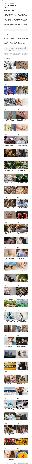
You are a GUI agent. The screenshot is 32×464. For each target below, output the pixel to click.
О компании (3, 463)
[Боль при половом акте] (10, 280)
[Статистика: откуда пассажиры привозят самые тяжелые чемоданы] (10, 368)
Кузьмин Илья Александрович (12, 34)
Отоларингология (11, 3)
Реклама (7, 463)
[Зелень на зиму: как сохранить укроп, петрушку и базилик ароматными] (22, 167)
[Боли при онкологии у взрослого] (22, 242)
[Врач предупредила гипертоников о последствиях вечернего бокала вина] (10, 381)
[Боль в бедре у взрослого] (22, 368)
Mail (1, 463)
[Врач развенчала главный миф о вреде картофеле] (10, 431)
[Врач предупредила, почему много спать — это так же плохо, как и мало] (22, 142)
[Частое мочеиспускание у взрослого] (22, 393)
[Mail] (2, 1)
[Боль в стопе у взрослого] (22, 268)
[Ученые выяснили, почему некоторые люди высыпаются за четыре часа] (22, 318)
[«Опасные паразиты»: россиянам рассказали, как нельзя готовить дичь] (10, 242)
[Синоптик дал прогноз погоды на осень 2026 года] (22, 92)
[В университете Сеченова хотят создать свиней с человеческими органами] (10, 192)
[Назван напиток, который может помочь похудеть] (10, 230)
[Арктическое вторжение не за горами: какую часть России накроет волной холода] (10, 393)
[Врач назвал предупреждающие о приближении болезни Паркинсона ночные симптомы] (22, 418)
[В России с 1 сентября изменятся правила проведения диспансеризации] (22, 205)
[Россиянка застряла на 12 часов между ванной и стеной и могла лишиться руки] (10, 318)
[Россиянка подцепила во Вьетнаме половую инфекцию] (10, 129)
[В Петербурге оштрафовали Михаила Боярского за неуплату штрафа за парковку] (22, 343)
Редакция (15, 463)
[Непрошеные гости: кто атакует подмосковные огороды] (10, 205)
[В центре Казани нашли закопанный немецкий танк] (22, 330)
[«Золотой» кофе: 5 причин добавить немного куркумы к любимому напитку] (22, 443)
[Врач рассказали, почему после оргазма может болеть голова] (22, 192)
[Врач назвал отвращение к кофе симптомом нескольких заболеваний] (10, 343)
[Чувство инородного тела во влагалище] (10, 180)
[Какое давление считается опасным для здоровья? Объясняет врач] (10, 67)
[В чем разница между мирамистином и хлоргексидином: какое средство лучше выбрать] (22, 355)
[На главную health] (5, 1)
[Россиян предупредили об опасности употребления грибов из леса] (22, 293)
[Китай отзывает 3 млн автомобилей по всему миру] (10, 104)
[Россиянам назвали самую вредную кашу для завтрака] (10, 142)
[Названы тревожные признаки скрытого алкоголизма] (22, 381)
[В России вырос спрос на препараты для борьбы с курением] (22, 255)
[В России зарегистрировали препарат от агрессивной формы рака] (10, 406)
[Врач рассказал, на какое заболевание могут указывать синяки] (10, 117)
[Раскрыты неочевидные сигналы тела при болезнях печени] (22, 104)
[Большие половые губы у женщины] (10, 79)
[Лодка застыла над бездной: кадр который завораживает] (22, 305)
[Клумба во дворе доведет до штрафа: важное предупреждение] (22, 280)
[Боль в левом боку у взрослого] (10, 418)
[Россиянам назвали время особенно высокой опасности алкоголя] (10, 268)
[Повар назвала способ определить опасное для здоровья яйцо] (22, 129)
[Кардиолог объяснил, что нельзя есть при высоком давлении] (10, 154)
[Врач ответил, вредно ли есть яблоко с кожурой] (22, 217)
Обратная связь (27, 463)
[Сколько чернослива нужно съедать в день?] (10, 217)
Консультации (6, 3)
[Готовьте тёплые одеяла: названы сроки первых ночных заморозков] (10, 167)
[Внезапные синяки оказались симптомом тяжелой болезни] (22, 117)
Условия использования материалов (20, 463)
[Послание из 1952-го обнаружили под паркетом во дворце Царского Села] (22, 67)
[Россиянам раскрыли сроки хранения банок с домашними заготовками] (10, 443)
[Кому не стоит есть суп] (22, 456)
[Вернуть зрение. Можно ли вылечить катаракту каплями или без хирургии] (10, 456)
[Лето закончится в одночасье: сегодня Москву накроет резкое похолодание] (10, 355)
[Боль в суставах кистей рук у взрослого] (10, 293)
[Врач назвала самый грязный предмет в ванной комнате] (10, 330)
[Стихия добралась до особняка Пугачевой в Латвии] (10, 92)
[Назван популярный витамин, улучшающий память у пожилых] (10, 305)
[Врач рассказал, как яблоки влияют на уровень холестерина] (22, 79)
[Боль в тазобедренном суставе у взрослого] (22, 154)
